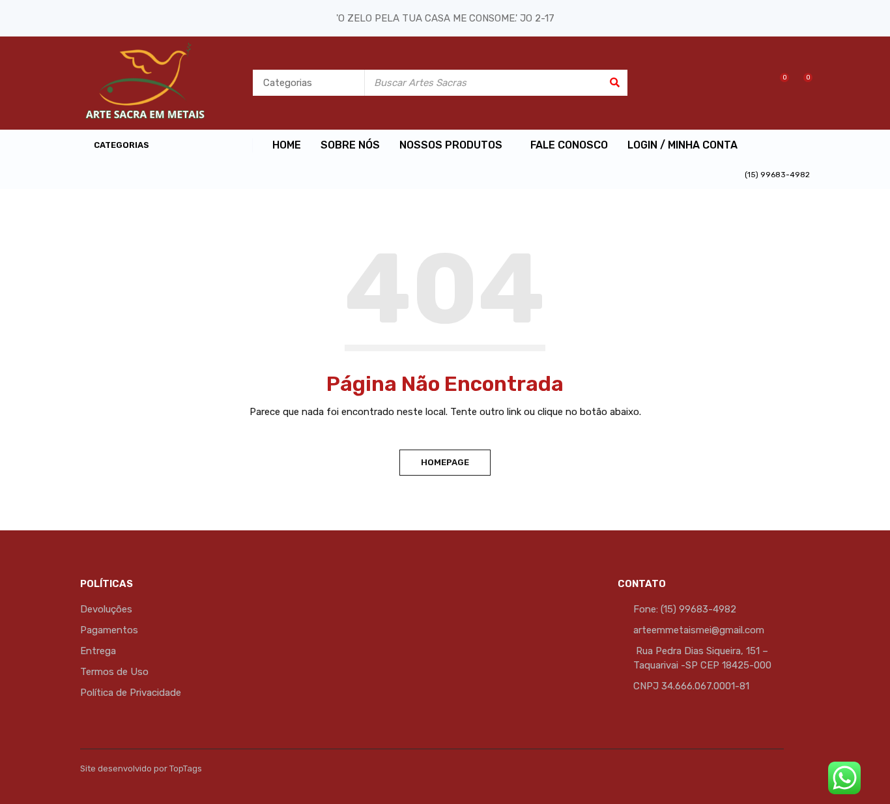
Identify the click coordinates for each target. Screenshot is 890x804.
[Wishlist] (777, 83)
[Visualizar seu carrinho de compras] (801, 83)
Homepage (445, 462)
